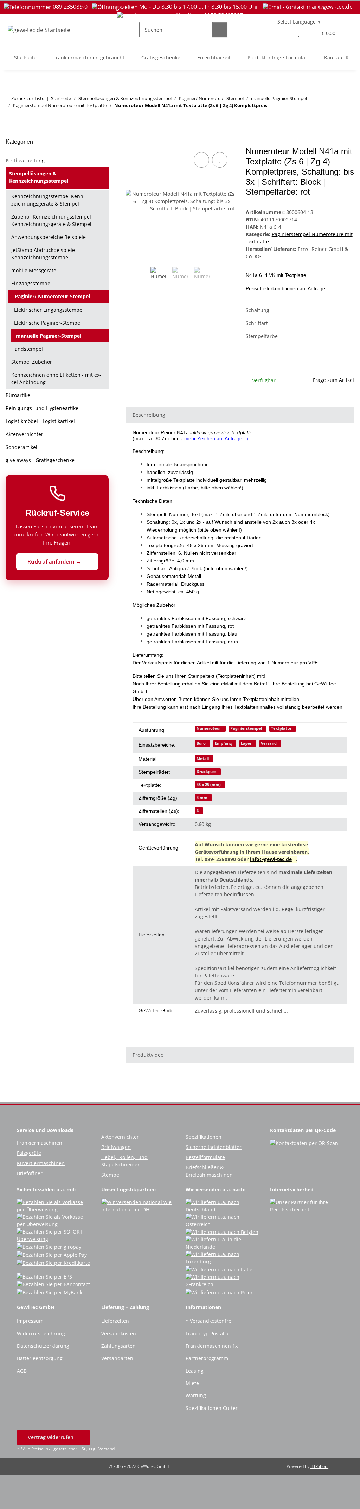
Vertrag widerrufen (51, 1437)
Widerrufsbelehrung (41, 1333)
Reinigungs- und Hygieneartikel (43, 408)
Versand (269, 743)
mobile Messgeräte (33, 270)
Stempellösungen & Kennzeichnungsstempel (38, 177)
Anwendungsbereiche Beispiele (48, 237)
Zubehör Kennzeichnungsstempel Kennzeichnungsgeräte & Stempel (51, 220)
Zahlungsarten (118, 1345)
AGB (22, 1370)
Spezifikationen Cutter (212, 1408)
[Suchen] (219, 29)
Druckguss (206, 771)
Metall (203, 758)
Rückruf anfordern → (55, 561)
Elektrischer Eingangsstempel (49, 309)
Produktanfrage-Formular (277, 57)
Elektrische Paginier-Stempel (48, 322)
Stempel (111, 1174)
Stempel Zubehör (31, 361)
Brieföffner (30, 1173)
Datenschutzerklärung (43, 1345)
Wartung (196, 1395)
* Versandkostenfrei (209, 1321)
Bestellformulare (205, 1157)
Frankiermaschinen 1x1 (213, 1345)
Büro (201, 743)
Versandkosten (118, 1333)
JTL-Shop (319, 1466)
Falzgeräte (29, 1153)
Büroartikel (19, 395)
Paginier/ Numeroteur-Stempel (52, 296)
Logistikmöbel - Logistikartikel (40, 421)
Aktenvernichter (24, 434)
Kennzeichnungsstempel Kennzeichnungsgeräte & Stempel (48, 200)
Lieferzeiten (115, 1321)
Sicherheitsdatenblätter (214, 1147)
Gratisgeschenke (160, 57)
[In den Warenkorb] (131, 143)
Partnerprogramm (207, 1358)
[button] (284, 33)
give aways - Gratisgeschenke (40, 460)
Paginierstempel (246, 728)
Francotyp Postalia (207, 1333)
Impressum (30, 1321)
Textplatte (281, 728)
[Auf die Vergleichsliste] (201, 160)
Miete (192, 1383)
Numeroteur (209, 728)
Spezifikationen (203, 1136)
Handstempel (27, 348)
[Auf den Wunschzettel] (219, 160)
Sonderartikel (21, 447)
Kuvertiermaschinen (41, 1163)
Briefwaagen (116, 1147)
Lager (246, 743)
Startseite (25, 57)
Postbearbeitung (25, 160)
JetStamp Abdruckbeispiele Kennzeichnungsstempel (43, 254)
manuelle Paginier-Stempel (48, 335)
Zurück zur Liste (27, 98)
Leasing (195, 1370)
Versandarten (117, 1358)
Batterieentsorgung (40, 1358)
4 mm (202, 797)
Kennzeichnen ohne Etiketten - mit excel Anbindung (56, 378)
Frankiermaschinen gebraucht (88, 57)
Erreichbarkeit (214, 57)
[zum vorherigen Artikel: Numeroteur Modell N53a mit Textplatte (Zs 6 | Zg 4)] (331, 119)
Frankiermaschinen (39, 1142)
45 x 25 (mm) (209, 784)
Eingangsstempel (31, 283)
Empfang (223, 743)
